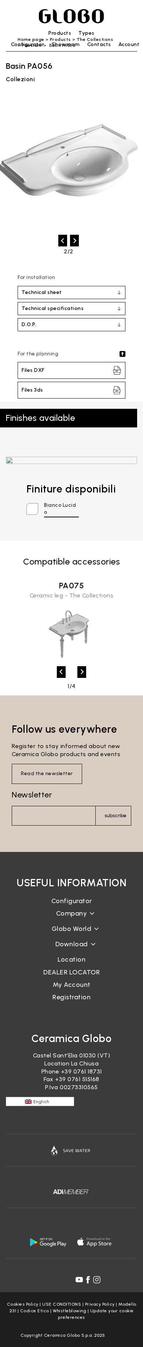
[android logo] (48, 1242)
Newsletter (32, 795)
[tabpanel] (71, 621)
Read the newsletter (47, 773)
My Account (72, 985)
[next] (74, 240)
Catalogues (71, 949)
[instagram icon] (96, 1279)
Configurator (71, 901)
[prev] (62, 240)
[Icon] (71, 1150)
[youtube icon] (79, 1279)
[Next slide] (81, 672)
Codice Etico (34, 1310)
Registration (71, 997)
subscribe (115, 815)
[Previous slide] (61, 672)
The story (71, 919)
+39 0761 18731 (81, 1071)
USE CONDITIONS (61, 1304)
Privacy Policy (100, 1304)
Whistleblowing (69, 1310)
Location (71, 959)
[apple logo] (94, 1242)
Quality (71, 934)
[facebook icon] (88, 1279)
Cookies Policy (22, 1304)
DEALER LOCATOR (71, 972)
